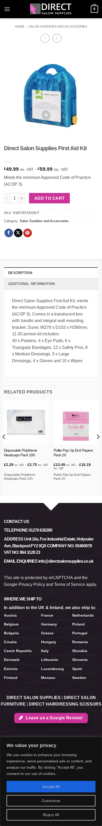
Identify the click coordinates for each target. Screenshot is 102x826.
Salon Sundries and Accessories (58, 26)
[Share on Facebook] (8, 233)
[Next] (98, 447)
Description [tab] (20, 273)
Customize (51, 801)
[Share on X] (18, 233)
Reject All (51, 815)
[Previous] (4, 447)
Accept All (50, 787)
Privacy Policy (32, 584)
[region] (51, 781)
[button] (7, 9)
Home (19, 26)
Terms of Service (69, 584)
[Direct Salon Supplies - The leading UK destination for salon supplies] (51, 9)
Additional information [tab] (31, 284)
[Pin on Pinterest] (27, 233)
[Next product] (45, 38)
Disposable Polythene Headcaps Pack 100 (20, 452)
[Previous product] (56, 38)
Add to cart (49, 198)
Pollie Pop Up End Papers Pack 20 (73, 452)
